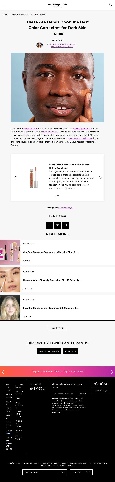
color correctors (50, 131)
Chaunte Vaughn (66, 207)
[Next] (100, 178)
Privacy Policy (69, 465)
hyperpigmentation (82, 128)
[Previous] (15, 178)
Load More (57, 328)
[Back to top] (108, 475)
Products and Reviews (21, 14)
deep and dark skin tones (81, 138)
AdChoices (54, 465)
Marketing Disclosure (70, 405)
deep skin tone (30, 128)
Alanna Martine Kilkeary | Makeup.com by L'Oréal (63, 45)
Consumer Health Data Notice (9, 443)
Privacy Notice (57, 410)
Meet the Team (8, 387)
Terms (18, 398)
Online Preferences (18, 424)
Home (5, 14)
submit (83, 393)
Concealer (40, 14)
